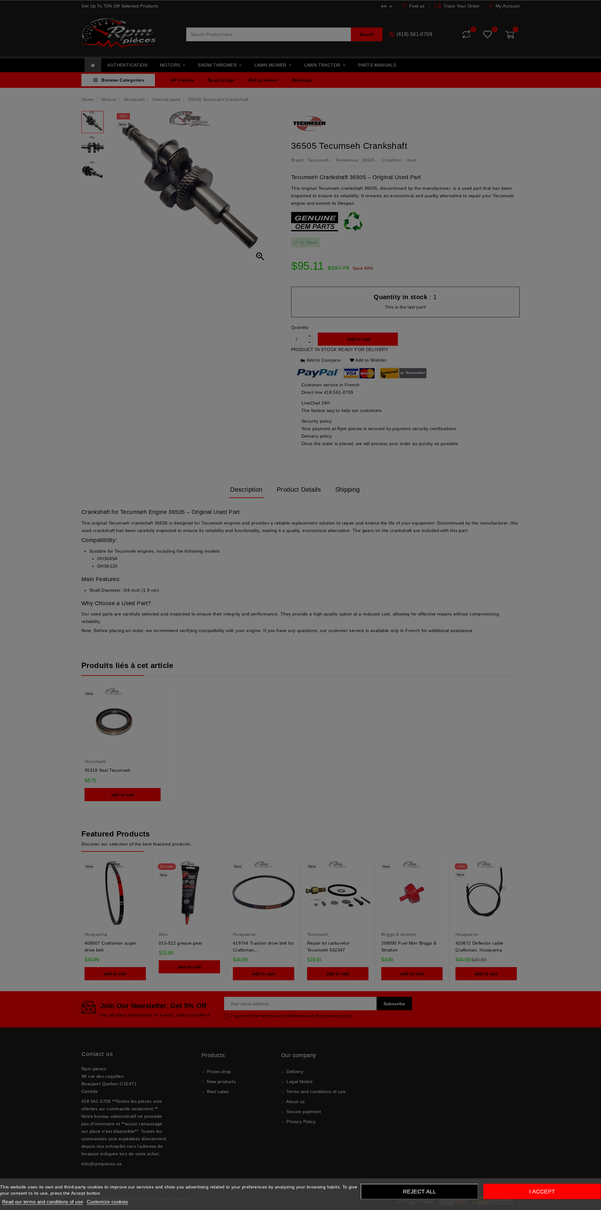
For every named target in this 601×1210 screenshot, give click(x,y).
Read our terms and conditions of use (42, 1201)
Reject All (419, 1191)
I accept (542, 1191)
